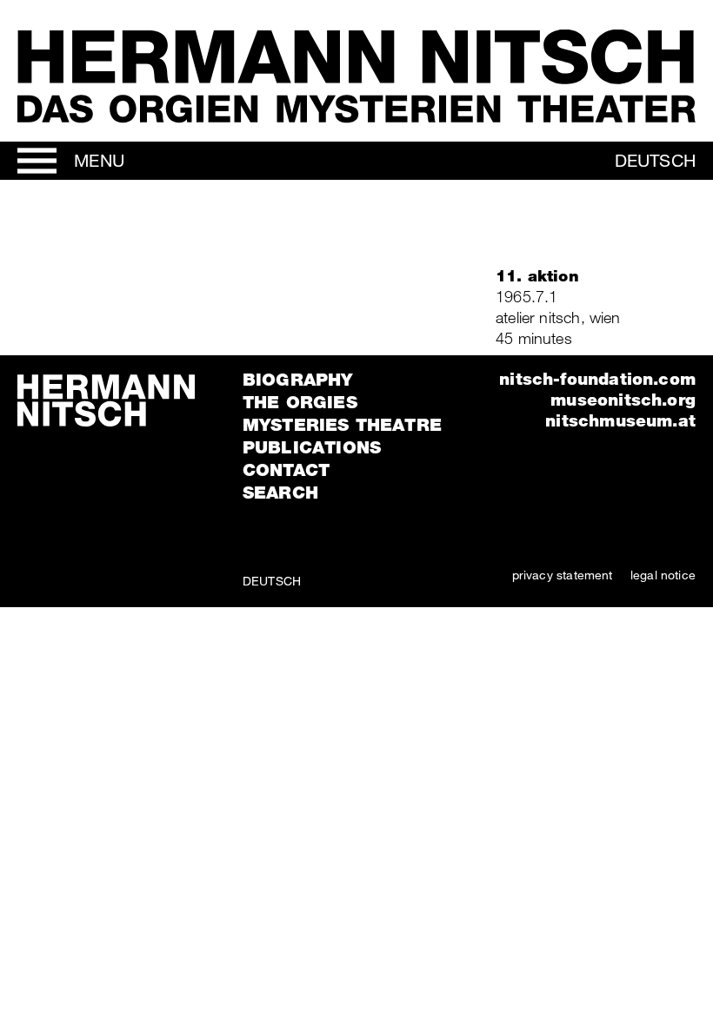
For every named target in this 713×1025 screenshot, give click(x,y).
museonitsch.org (623, 399)
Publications (312, 447)
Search (280, 492)
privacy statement (562, 574)
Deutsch (655, 160)
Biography (298, 379)
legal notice (663, 574)
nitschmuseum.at (620, 420)
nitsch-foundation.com (597, 378)
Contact (286, 470)
